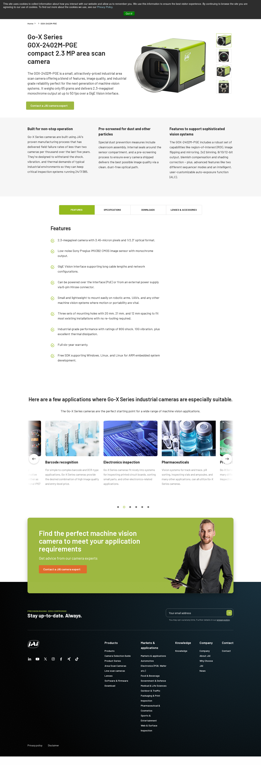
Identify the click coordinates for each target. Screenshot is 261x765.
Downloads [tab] (148, 209)
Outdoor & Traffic (150, 690)
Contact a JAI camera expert (49, 105)
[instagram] (53, 660)
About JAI (205, 655)
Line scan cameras (115, 670)
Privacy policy (35, 745)
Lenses (109, 675)
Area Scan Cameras (115, 665)
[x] (45, 660)
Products (111, 643)
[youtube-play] (37, 660)
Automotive (147, 660)
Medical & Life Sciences (154, 685)
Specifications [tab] (112, 209)
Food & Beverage (150, 675)
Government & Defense (153, 680)
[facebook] (61, 660)
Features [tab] (76, 209)
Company (206, 643)
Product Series (113, 660)
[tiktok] (77, 660)
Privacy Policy (104, 7)
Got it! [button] (129, 13)
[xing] (69, 660)
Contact (227, 643)
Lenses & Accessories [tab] (184, 209)
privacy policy (223, 620)
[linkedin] (30, 660)
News (203, 670)
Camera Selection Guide (118, 655)
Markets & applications (149, 645)
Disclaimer (53, 745)
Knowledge (183, 643)
